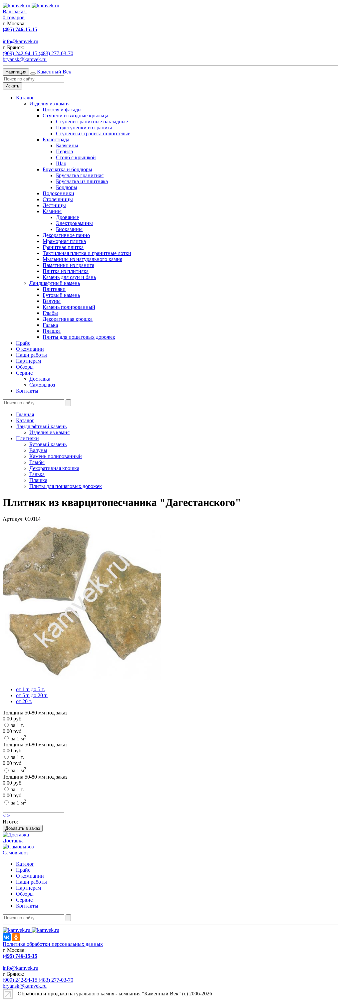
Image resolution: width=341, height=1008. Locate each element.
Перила (64, 151)
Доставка (39, 379)
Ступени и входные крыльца (75, 115)
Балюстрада (56, 139)
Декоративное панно (66, 235)
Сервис (24, 373)
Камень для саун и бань (69, 277)
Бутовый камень (61, 295)
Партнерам (28, 361)
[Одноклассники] (16, 937)
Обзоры (25, 367)
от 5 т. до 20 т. (32, 695)
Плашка (52, 331)
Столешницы (58, 199)
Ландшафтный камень (54, 283)
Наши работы (31, 355)
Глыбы (50, 313)
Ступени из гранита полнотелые (93, 133)
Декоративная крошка (68, 319)
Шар (61, 163)
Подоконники (58, 193)
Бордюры (66, 187)
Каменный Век (54, 71)
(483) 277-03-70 (56, 53)
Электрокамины (74, 223)
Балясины (67, 145)
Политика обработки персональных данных (53, 944)
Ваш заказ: (15, 11)
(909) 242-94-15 (21, 53)
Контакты (27, 391)
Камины (52, 211)
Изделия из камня (49, 103)
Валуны (52, 301)
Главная (25, 414)
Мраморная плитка (64, 241)
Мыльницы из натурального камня (82, 259)
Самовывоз (42, 385)
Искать (12, 85)
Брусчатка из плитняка (82, 181)
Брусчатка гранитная (80, 175)
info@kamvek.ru (20, 41)
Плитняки (54, 289)
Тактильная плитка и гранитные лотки (87, 253)
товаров (14, 17)
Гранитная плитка (63, 247)
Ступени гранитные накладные (92, 121)
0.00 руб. (13, 718)
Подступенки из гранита (84, 127)
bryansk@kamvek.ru (25, 59)
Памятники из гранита (68, 265)
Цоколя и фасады (62, 109)
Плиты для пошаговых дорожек (79, 337)
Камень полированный (69, 307)
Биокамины (69, 229)
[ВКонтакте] (7, 937)
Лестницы (54, 205)
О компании (30, 349)
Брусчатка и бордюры (67, 169)
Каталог (25, 97)
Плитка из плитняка (66, 271)
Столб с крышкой (76, 157)
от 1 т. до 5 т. (30, 689)
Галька (50, 325)
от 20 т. (24, 701)
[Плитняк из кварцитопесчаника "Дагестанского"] (82, 678)
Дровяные (67, 217)
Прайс (23, 343)
